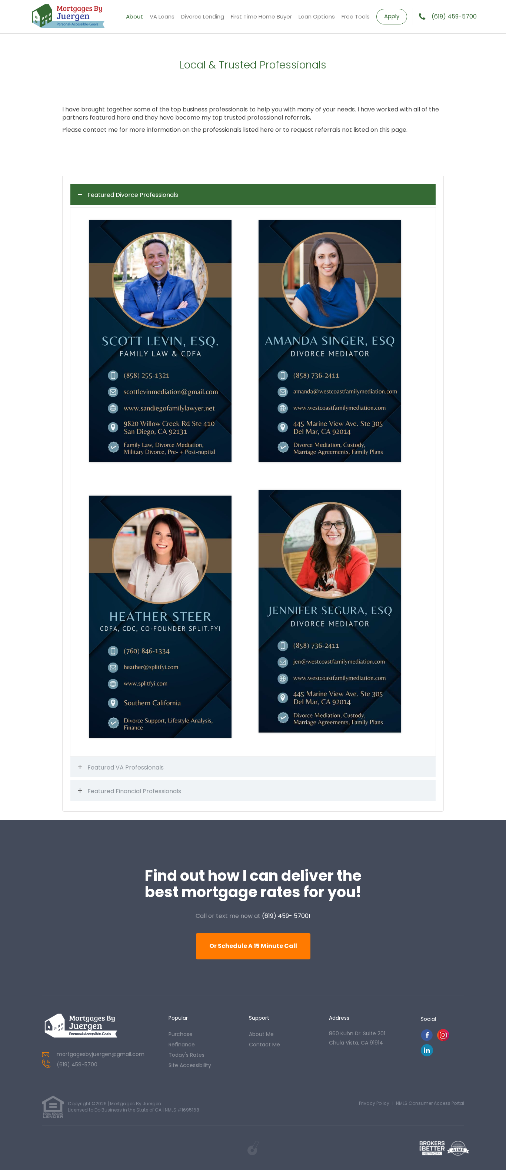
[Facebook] (427, 1039)
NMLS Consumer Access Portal (430, 1103)
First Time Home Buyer (261, 16)
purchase (181, 1034)
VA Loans (162, 16)
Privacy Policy (374, 1103)
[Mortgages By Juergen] (81, 1026)
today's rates (186, 1055)
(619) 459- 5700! (286, 916)
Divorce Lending (202, 16)
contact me (264, 1044)
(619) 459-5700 (454, 17)
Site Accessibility (190, 1065)
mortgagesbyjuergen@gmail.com (100, 1054)
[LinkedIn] (427, 1054)
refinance (182, 1044)
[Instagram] (443, 1039)
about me (261, 1034)
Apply (391, 16)
